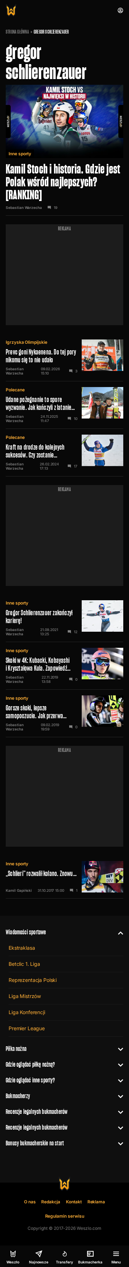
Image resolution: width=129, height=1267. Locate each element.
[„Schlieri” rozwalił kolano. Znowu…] (64, 876)
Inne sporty (20, 153)
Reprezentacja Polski (33, 980)
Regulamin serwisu (64, 1216)
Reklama (96, 1201)
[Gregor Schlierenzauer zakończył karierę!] (64, 618)
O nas (30, 1201)
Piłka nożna (16, 1049)
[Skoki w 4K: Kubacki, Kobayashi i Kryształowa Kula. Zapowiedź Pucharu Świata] (64, 665)
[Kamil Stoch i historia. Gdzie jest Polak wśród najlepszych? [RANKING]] (64, 150)
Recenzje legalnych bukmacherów (36, 1111)
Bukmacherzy (18, 1096)
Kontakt (74, 1201)
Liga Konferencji (27, 1012)
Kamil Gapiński (19, 890)
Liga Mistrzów (25, 996)
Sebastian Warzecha (24, 207)
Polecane (15, 389)
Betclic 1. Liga (24, 964)
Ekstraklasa (22, 948)
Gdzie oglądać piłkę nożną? (30, 1064)
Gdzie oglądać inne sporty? (30, 1080)
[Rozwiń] (117, 932)
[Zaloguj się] (120, 10)
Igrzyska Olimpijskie (26, 342)
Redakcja (50, 1201)
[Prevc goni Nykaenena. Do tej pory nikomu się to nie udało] (64, 357)
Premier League (27, 1028)
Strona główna (17, 32)
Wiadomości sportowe (26, 932)
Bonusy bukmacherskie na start (35, 1143)
